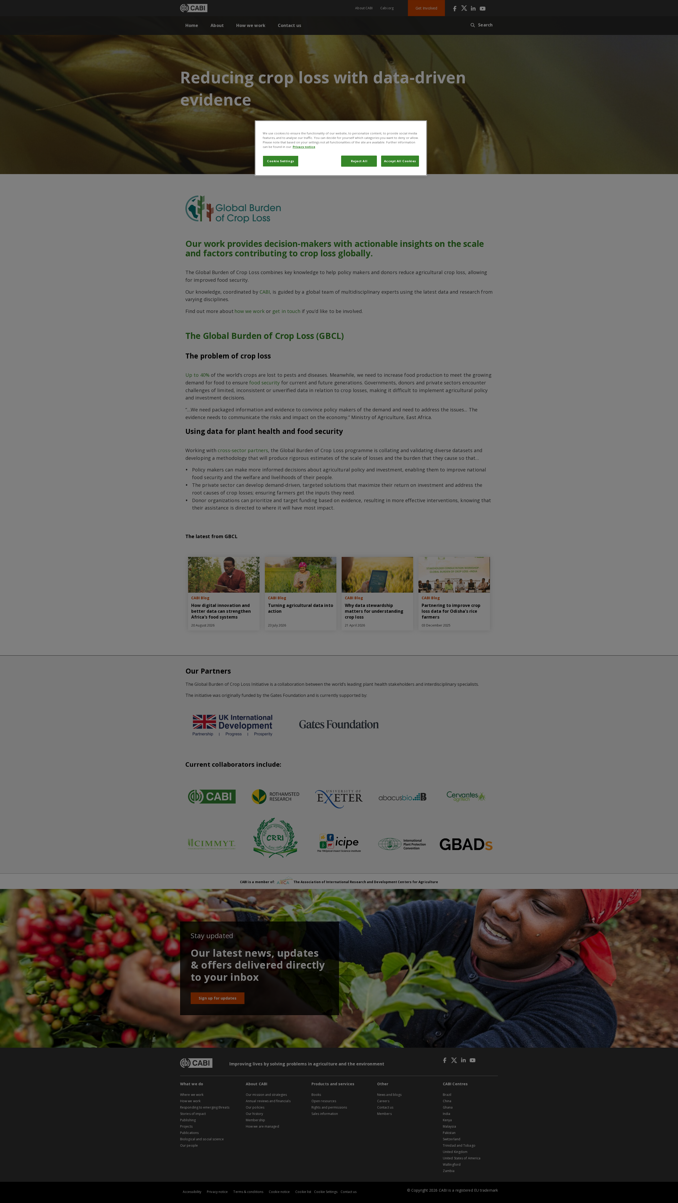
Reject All (359, 161)
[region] (341, 148)
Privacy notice (304, 147)
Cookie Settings (280, 161)
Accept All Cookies (400, 161)
